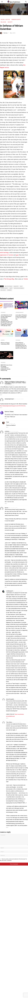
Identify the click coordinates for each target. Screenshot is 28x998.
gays (17, 255)
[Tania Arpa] (1, 33)
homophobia (4, 288)
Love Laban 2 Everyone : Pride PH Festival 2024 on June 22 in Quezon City (21, 317)
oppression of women (6, 255)
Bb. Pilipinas (8, 286)
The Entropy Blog (9, 279)
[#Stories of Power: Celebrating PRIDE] (6, 333)
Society (10, 22)
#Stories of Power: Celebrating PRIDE (5, 343)
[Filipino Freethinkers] (14, 1)
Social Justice (5, 19)
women (9, 290)
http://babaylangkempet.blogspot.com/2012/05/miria (12, 405)
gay (21, 286)
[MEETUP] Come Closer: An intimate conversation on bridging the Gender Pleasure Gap (6, 367)
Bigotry (16, 286)
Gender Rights (16, 19)
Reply (1, 394)
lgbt (11, 288)
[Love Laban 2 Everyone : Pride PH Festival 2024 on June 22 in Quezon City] (21, 305)
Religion (3, 22)
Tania (7, 422)
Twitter (25, 279)
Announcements (19, 312)
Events (2, 340)
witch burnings (4, 252)
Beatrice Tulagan (9, 411)
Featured (3, 312)
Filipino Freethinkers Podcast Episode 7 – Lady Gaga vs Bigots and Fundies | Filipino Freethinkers (15, 382)
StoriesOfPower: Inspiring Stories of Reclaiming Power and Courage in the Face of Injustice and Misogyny (21, 345)
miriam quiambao (19, 288)
